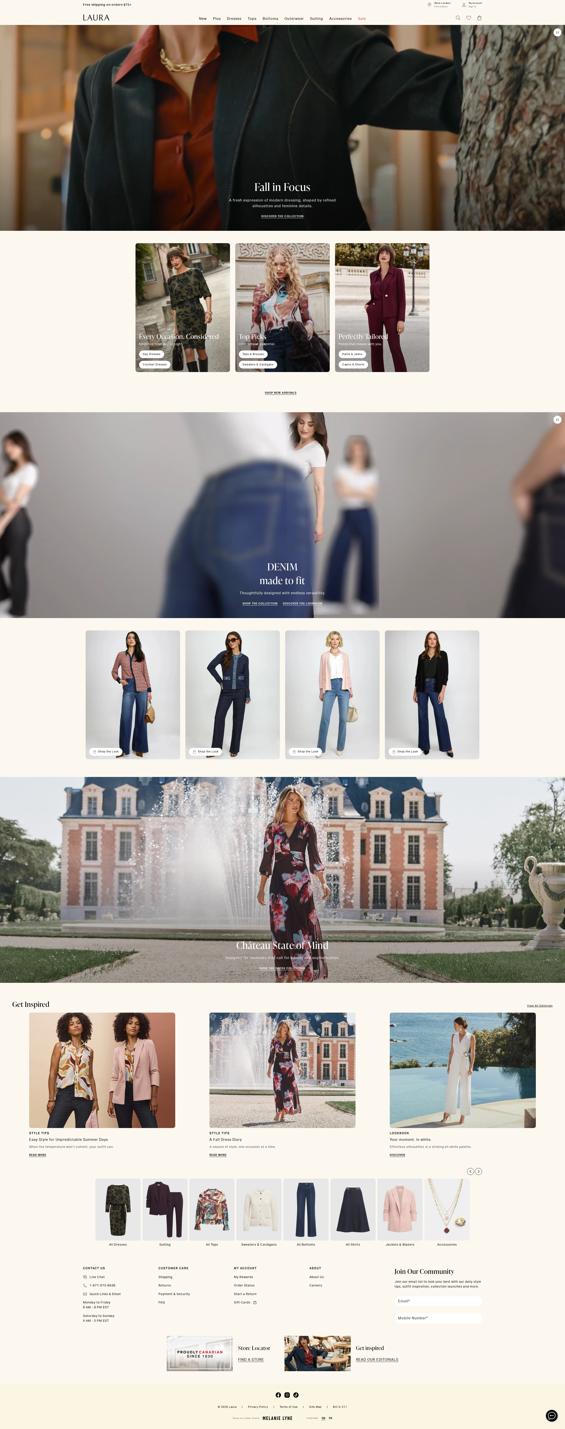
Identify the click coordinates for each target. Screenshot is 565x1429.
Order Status (244, 1285)
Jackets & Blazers (400, 1244)
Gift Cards (242, 1302)
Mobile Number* (413, 1318)
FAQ (161, 1302)
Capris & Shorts (353, 364)
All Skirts (353, 1244)
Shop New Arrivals (280, 392)
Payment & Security (174, 1294)
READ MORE (37, 1155)
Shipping (165, 1277)
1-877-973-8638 (102, 1285)
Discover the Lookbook (302, 603)
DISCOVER (397, 1155)
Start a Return (245, 1294)
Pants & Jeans (352, 354)
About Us (316, 1277)
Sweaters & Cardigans (258, 364)
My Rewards (243, 1277)
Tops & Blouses (253, 354)
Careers (315, 1285)
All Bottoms (306, 1244)
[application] (552, 1416)
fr (330, 1418)
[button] (470, 1171)
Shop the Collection (260, 603)
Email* (404, 1301)
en (323, 1418)
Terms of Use (289, 1407)
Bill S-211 (340, 1407)
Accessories (447, 1244)
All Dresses (118, 1244)
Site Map (315, 1407)
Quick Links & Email (105, 1294)
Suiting (165, 1244)
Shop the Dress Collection (282, 968)
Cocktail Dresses (155, 364)
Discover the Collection (282, 216)
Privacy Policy (258, 1407)
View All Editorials (540, 1005)
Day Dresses (151, 354)
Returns (164, 1285)
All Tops (212, 1244)
